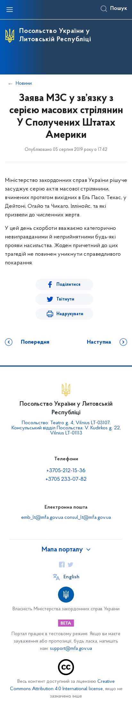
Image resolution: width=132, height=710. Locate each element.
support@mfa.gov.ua (71, 648)
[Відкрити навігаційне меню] (9, 9)
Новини (24, 83)
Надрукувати (69, 314)
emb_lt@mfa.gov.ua (42, 517)
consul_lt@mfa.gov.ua (87, 517)
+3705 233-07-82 (66, 479)
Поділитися (68, 284)
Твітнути (65, 299)
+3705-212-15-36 (66, 471)
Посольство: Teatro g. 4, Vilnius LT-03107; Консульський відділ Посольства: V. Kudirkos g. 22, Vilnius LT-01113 (66, 428)
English (71, 577)
